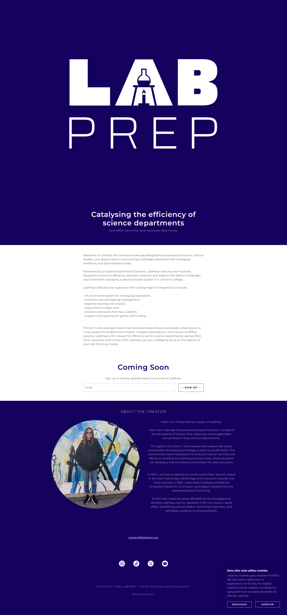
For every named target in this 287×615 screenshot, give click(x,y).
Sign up (191, 387)
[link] (122, 564)
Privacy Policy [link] (143, 594)
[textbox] (129, 387)
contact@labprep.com (143, 537)
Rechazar (239, 604)
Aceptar (267, 604)
